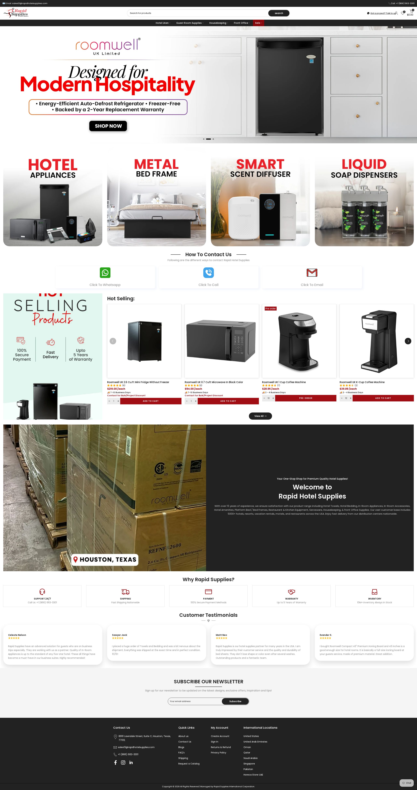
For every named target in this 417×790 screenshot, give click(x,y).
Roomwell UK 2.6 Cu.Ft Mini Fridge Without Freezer (138, 382)
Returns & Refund (221, 747)
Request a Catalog (189, 763)
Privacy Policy (218, 752)
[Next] (408, 341)
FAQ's (181, 752)
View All (259, 416)
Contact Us (184, 741)
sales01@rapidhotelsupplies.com (29, 3)
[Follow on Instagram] (123, 762)
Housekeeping (217, 23)
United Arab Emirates (255, 741)
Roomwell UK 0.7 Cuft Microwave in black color (214, 382)
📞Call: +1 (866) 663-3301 (401, 3)
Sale (257, 23)
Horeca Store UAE (253, 774)
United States (251, 736)
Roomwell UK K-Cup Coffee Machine (361, 382)
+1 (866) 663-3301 (128, 754)
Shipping (183, 758)
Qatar (247, 752)
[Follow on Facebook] (115, 762)
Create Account (220, 736)
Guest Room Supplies (189, 23)
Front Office (241, 23)
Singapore (249, 763)
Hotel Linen (162, 23)
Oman (247, 747)
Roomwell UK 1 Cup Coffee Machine (284, 382)
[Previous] (113, 341)
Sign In (214, 741)
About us (183, 736)
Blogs (181, 747)
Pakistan (248, 769)
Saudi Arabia (251, 758)
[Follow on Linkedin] (131, 762)
